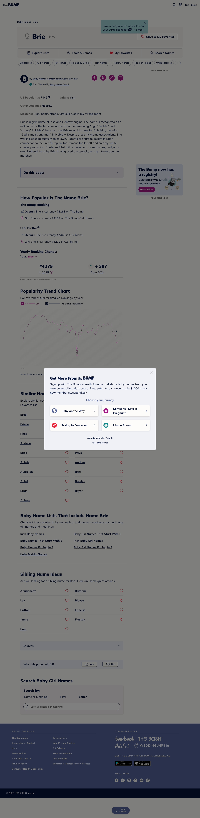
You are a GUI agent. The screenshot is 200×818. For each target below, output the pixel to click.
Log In (110, 438)
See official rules (100, 443)
